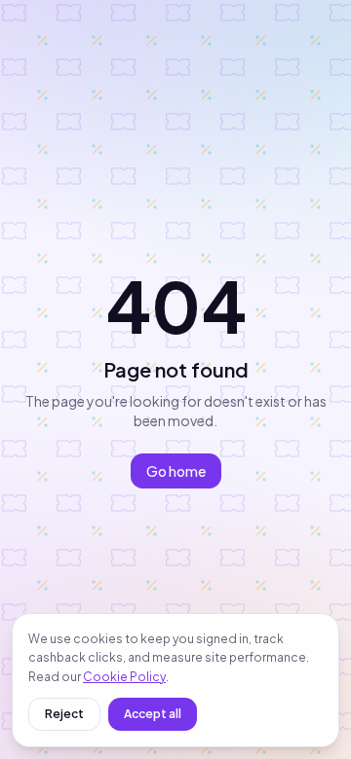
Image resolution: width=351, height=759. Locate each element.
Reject (64, 713)
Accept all (152, 713)
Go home (176, 471)
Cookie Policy (124, 676)
